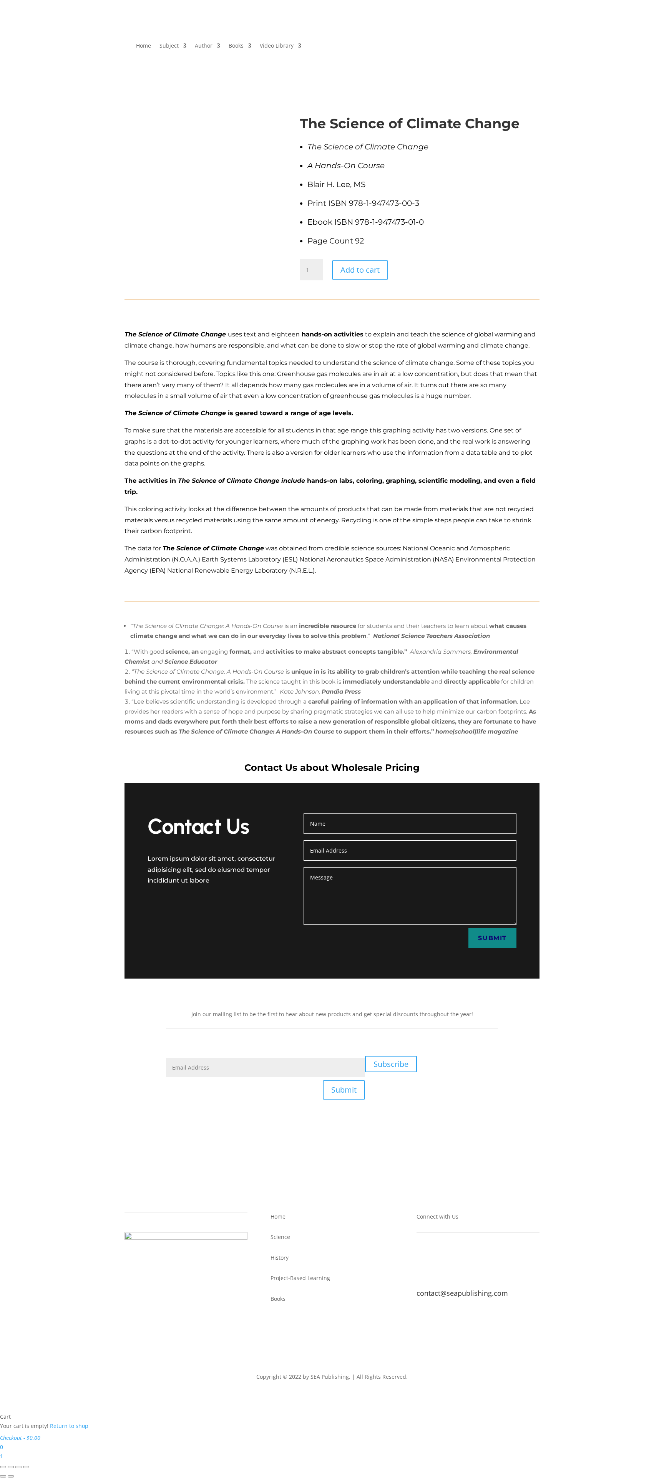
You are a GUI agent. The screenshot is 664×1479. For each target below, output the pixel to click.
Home (143, 45)
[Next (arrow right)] (11, 1476)
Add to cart (360, 270)
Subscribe (391, 1064)
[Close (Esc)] (26, 1467)
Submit (492, 938)
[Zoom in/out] (3, 1467)
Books (236, 45)
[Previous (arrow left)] (3, 1476)
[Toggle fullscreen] (11, 1467)
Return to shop (69, 1425)
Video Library (277, 45)
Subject (169, 45)
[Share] (18, 1467)
